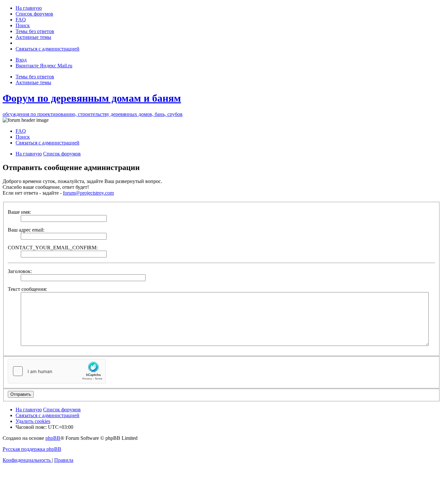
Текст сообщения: (27, 289)
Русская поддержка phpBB (32, 449)
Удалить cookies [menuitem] (33, 421)
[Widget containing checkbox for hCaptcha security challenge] (57, 371)
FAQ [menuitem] (21, 131)
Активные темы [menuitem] (33, 82)
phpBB (52, 438)
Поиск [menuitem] (23, 137)
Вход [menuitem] (21, 60)
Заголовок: (20, 271)
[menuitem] (29, 8)
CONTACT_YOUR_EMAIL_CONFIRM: (53, 247)
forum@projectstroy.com (88, 193)
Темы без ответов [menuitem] (35, 76)
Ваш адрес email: (26, 230)
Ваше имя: (19, 212)
